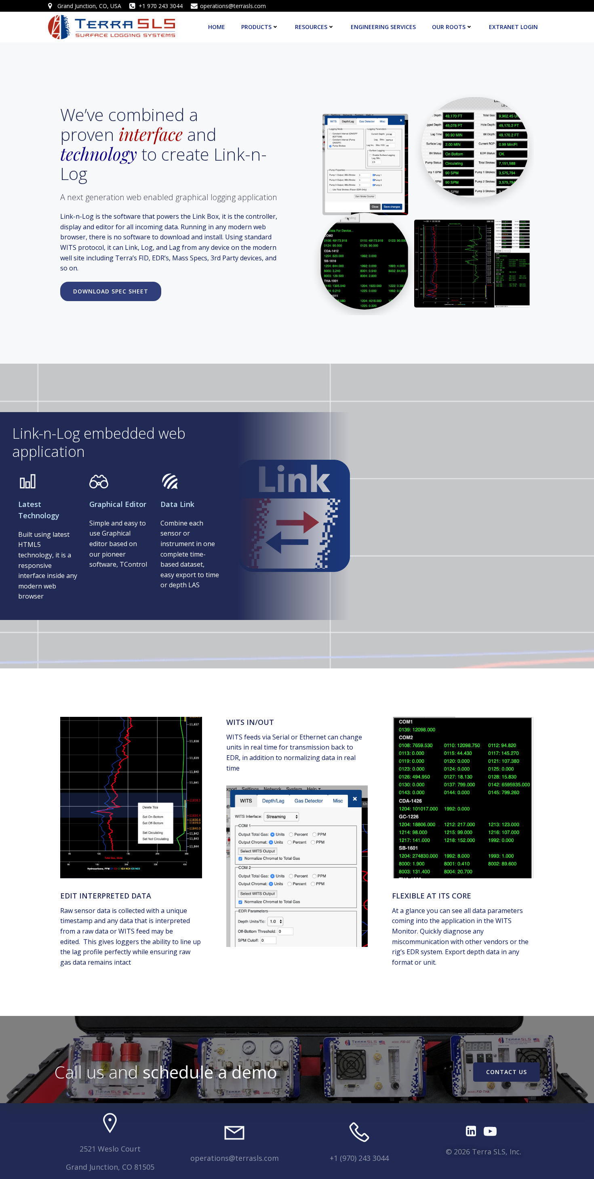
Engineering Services (383, 27)
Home (216, 27)
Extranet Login (513, 27)
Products (256, 27)
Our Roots (449, 27)
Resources (311, 27)
